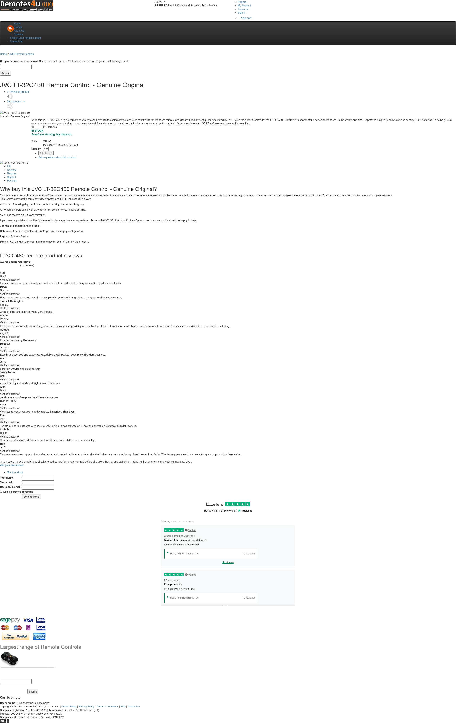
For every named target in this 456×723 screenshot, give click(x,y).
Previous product (18, 91)
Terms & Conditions (107, 706)
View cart (246, 18)
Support (11, 177)
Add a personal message (17, 491)
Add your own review (12, 465)
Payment (12, 180)
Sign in (241, 12)
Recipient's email (10, 487)
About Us (19, 30)
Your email (6, 482)
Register (242, 2)
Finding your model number (25, 37)
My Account (244, 5)
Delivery (18, 34)
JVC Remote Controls (22, 54)
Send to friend (15, 472)
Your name (6, 477)
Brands (18, 27)
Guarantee (134, 706)
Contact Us (16, 41)
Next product (16, 101)
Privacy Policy (86, 706)
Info (9, 166)
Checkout (243, 9)
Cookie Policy (69, 706)
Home (17, 23)
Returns (11, 173)
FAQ (123, 706)
